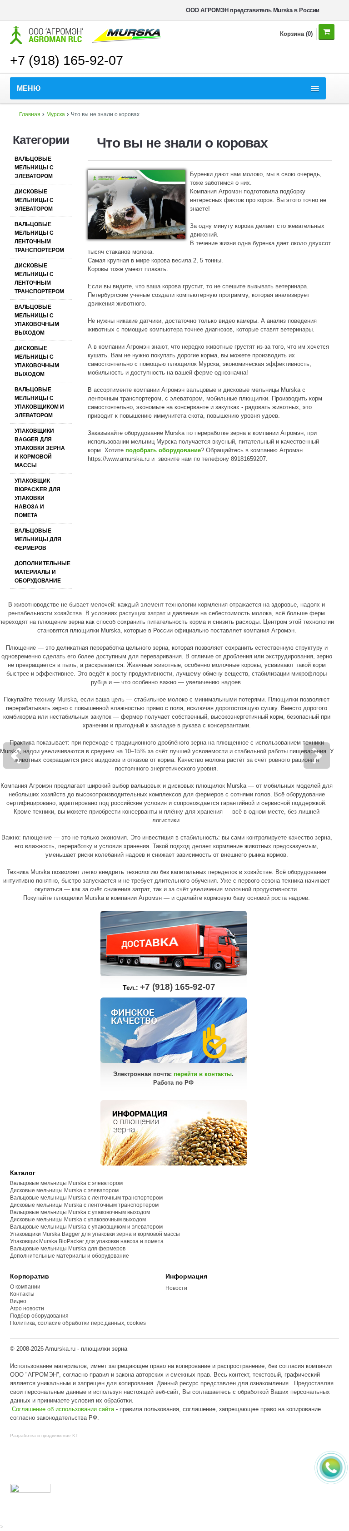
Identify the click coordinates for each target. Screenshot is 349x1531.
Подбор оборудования (39, 1316)
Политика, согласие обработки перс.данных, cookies (78, 1323)
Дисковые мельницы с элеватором (34, 200)
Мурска (55, 114)
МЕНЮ (29, 88)
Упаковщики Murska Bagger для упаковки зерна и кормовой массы (95, 1234)
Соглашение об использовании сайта (63, 1409)
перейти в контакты (203, 1074)
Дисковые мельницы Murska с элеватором (64, 1190)
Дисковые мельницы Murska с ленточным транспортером (84, 1205)
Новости (176, 1288)
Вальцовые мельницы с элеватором (34, 167)
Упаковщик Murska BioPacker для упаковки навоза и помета (87, 1241)
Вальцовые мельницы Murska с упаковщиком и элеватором (86, 1227)
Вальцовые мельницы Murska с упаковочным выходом (80, 1212)
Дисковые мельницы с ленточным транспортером (39, 278)
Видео (18, 1301)
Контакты (22, 1294)
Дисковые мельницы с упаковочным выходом (37, 361)
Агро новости (27, 1308)
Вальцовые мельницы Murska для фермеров (67, 1248)
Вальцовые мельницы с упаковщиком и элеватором (39, 402)
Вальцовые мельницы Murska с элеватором (66, 1183)
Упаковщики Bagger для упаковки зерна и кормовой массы (40, 448)
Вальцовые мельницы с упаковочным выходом (37, 320)
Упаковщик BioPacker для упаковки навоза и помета (37, 498)
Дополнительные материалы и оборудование (42, 572)
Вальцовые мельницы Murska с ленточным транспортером (86, 1198)
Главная (29, 114)
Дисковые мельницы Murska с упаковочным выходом (78, 1219)
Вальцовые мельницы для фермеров (38, 539)
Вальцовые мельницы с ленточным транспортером (39, 237)
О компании (25, 1287)
